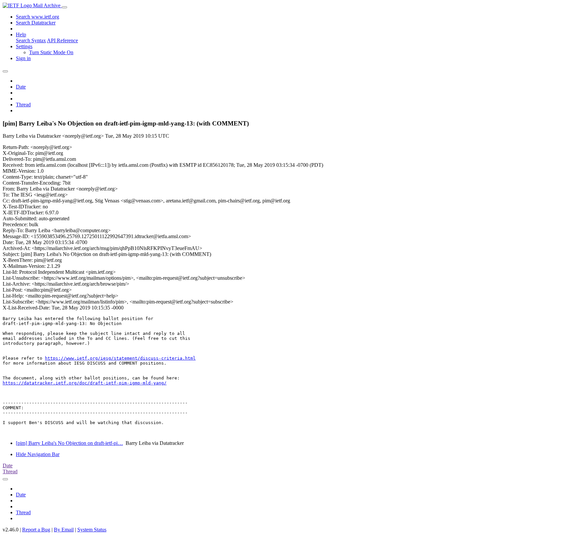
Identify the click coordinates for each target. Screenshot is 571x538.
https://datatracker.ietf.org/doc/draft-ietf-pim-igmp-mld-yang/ (85, 382)
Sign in (23, 58)
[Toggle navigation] (64, 7)
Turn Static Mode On (51, 52)
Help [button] (21, 34)
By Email (64, 529)
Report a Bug (36, 529)
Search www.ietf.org (37, 16)
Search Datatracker (36, 22)
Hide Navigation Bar (37, 454)
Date (21, 87)
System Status (91, 529)
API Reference (62, 40)
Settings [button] (24, 46)
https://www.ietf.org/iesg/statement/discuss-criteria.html (120, 358)
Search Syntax (31, 40)
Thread (23, 104)
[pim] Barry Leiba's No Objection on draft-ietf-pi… (69, 443)
